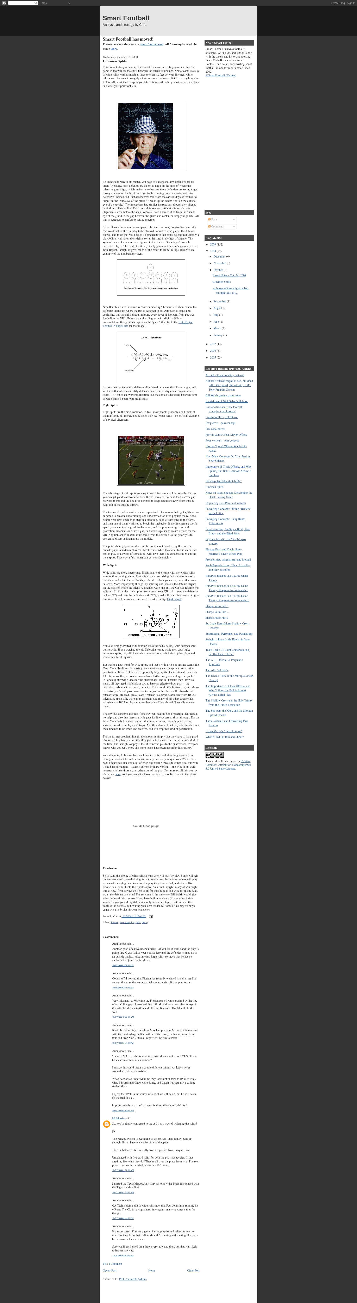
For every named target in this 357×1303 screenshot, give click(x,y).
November (220, 263)
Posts (214, 219)
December (220, 256)
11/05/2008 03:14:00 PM (123, 1255)
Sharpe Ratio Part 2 (217, 612)
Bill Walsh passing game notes (223, 395)
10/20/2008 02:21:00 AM (123, 1170)
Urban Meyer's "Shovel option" (224, 731)
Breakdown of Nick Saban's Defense (227, 401)
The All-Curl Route (217, 670)
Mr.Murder (118, 1118)
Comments (217, 226)
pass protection (127, 922)
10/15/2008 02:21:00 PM (123, 965)
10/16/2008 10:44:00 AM (123, 1017)
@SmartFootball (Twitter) (221, 75)
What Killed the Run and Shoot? (225, 737)
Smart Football (126, 18)
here (117, 774)
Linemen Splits (115, 61)
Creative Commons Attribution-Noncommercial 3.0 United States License (228, 765)
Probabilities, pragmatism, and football (228, 559)
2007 (213, 344)
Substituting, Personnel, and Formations (229, 633)
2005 (213, 357)
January (218, 335)
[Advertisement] (151, 1289)
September (220, 301)
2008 (213, 251)
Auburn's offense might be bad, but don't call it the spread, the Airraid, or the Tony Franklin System (229, 385)
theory (145, 922)
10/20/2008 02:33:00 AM (123, 1192)
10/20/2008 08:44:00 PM (123, 1218)
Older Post (193, 1270)
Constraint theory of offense (222, 417)
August (218, 308)
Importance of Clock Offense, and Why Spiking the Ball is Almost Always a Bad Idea (228, 470)
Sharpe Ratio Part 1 (217, 606)
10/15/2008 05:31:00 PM (123, 987)
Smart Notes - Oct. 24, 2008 (229, 275)
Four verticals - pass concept (222, 440)
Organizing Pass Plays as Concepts (226, 503)
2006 (213, 351)
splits (138, 922)
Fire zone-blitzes (215, 429)
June (217, 322)
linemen (114, 922)
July (216, 315)
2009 (213, 244)
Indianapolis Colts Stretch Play (224, 481)
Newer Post (109, 1270)
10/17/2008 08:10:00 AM (123, 1110)
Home (151, 1270)
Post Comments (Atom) (133, 1279)
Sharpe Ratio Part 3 (217, 618)
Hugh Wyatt (174, 599)
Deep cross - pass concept (220, 423)
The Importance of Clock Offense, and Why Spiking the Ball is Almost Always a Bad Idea (228, 690)
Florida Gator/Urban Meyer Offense (226, 435)
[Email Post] (150, 916)
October (219, 270)
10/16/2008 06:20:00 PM (123, 1042)
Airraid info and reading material (225, 375)
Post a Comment (112, 1264)
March (218, 328)
